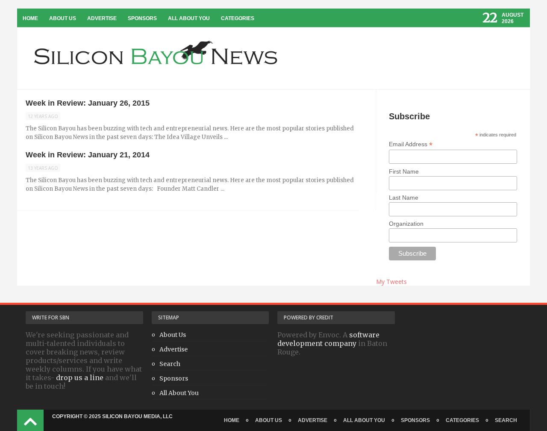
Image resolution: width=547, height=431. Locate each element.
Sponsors (142, 18)
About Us (62, 18)
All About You (189, 18)
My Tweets (391, 281)
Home (30, 18)
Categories (237, 18)
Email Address (410, 144)
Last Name (403, 197)
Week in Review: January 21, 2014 (88, 155)
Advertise (102, 18)
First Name (404, 171)
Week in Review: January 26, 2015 (88, 103)
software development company (328, 339)
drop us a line (79, 377)
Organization (406, 223)
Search (169, 364)
